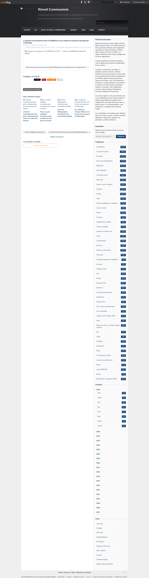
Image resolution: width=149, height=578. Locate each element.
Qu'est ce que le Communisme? (53, 30)
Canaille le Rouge (101, 559)
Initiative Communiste (103, 546)
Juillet (99, 397)
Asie (97, 273)
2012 (98, 490)
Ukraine (98, 194)
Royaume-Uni (100, 302)
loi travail (99, 264)
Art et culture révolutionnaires (105, 306)
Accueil (27, 30)
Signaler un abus (79, 577)
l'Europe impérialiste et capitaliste (107, 203)
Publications (100, 297)
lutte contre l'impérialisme (104, 161)
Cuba (83, 30)
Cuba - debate (100, 550)
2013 (98, 485)
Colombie (99, 341)
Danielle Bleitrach (101, 537)
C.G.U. (88, 577)
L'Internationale (101, 241)
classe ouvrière (101, 208)
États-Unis (99, 180)
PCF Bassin (100, 541)
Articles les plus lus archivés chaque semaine (108, 326)
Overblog (88, 572)
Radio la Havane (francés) (104, 564)
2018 (98, 463)
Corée (98, 336)
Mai (99, 407)
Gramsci (73, 30)
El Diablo (99, 528)
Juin (99, 402)
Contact (101, 30)
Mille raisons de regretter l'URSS (106, 379)
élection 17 (99, 288)
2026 (98, 389)
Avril (99, 412)
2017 (98, 467)
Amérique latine (101, 269)
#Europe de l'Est (35, 47)
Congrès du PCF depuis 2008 (105, 316)
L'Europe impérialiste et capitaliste (107, 259)
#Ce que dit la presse (85, 47)
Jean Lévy (99, 524)
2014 (98, 481)
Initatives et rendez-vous (104, 231)
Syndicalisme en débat (103, 222)
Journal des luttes (102, 175)
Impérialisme (100, 147)
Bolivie (98, 374)
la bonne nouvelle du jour (104, 292)
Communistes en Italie (103, 355)
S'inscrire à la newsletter (32, 89)
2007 (98, 512)
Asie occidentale (101, 311)
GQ (36, 30)
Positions (99, 217)
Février (100, 421)
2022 (98, 445)
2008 (98, 508)
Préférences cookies (121, 577)
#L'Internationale (60, 47)
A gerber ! (99, 189)
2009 (98, 503)
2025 (98, 431)
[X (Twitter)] (85, 2)
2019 (98, 458)
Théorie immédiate (102, 226)
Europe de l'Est (101, 283)
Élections (99, 245)
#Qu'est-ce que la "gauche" (48, 47)
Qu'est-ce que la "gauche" (104, 184)
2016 (98, 472)
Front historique (101, 170)
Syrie (98, 320)
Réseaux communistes (103, 250)
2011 (98, 494)
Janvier (100, 426)
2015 (98, 476)
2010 (98, 499)
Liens (92, 30)
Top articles (61, 577)
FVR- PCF (99, 532)
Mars (99, 416)
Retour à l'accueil (57, 137)
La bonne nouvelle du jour (104, 360)
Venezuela (99, 255)
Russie (98, 212)
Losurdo (98, 555)
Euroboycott (100, 346)
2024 (98, 436)
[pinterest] (88, 2)
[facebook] (81, 2)
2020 (98, 454)
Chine (98, 236)
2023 (98, 440)
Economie (99, 156)
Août (99, 393)
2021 (98, 449)
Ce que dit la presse (102, 151)
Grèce (98, 350)
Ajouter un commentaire (41, 145)
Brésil (98, 365)
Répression (100, 165)
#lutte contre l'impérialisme (72, 47)
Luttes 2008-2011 (101, 369)
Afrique (98, 278)
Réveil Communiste (53, 9)
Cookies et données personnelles (103, 577)
